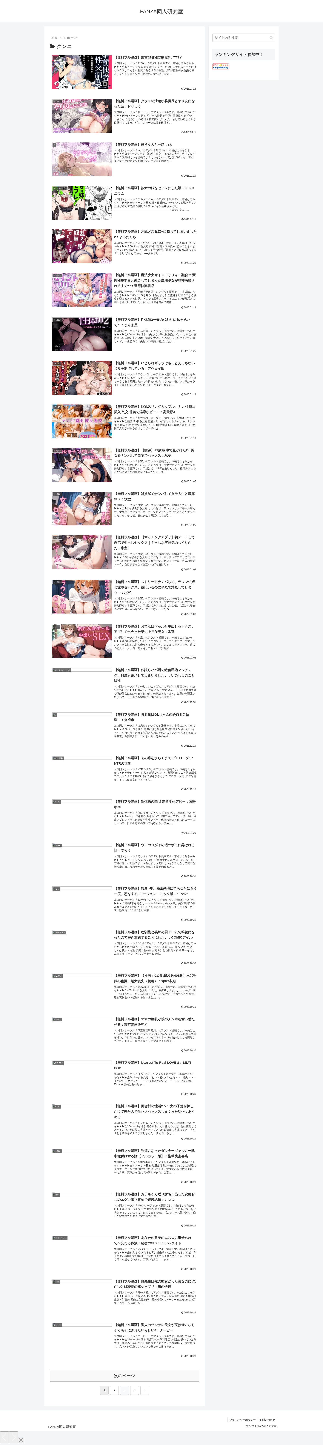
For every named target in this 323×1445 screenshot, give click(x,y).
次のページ (124, 1375)
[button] (271, 38)
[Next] (13, 1437)
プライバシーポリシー (243, 1419)
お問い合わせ (267, 1419)
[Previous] (4, 1437)
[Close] (21, 1440)
